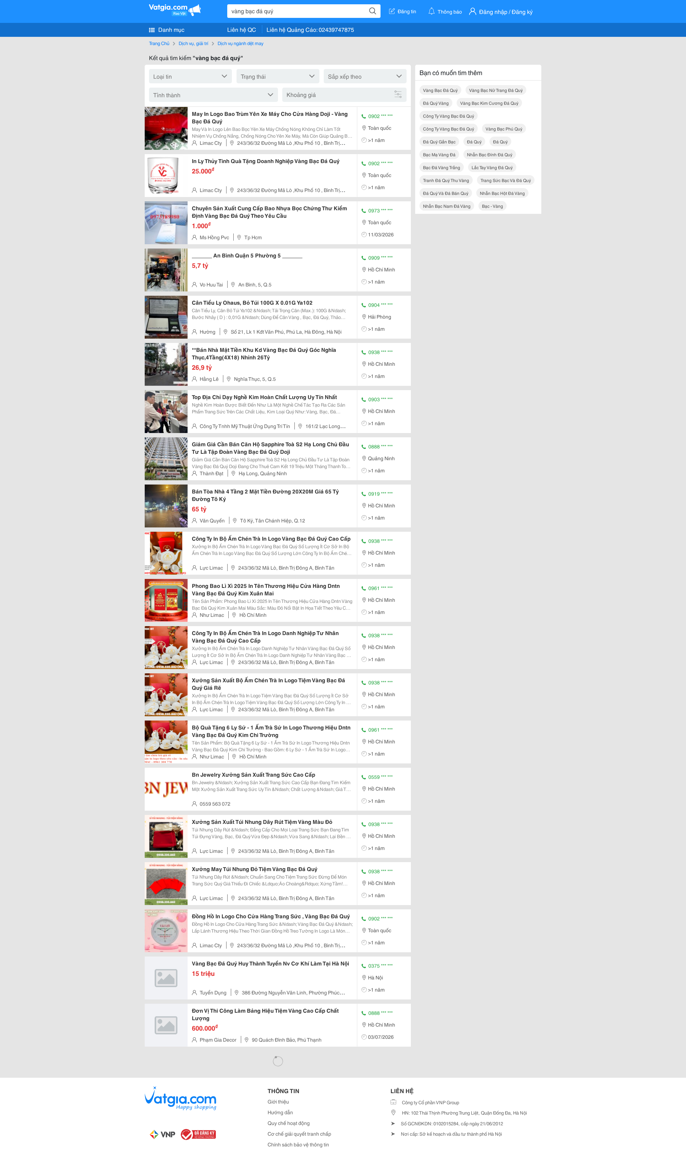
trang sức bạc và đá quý (506, 180)
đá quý (474, 141)
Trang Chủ (159, 43)
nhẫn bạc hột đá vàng (502, 193)
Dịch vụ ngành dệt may (240, 43)
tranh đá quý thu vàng (446, 180)
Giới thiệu (278, 1101)
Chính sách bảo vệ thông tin (298, 1144)
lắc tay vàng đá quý (492, 167)
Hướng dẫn (280, 1112)
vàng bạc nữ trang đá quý (496, 90)
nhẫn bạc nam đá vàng (447, 206)
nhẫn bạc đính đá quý (489, 154)
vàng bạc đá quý (440, 90)
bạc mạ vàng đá (439, 154)
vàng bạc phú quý (504, 129)
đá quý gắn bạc (439, 141)
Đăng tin (407, 11)
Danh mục (170, 29)
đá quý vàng (436, 103)
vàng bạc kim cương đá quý (489, 103)
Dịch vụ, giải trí (193, 43)
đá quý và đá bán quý (445, 193)
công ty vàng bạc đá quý (448, 116)
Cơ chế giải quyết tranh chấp (299, 1133)
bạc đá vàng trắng (441, 167)
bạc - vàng (492, 206)
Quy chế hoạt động (289, 1122)
